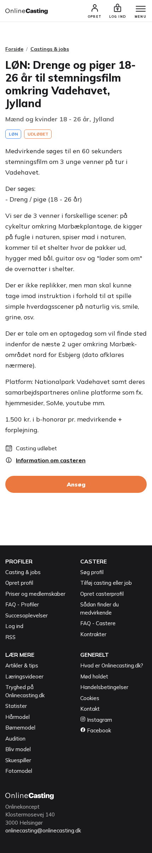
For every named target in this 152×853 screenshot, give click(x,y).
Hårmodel (17, 717)
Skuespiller (18, 760)
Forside (14, 49)
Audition (15, 738)
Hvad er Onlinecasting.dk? (111, 665)
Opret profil (19, 582)
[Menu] (141, 9)
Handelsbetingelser (104, 687)
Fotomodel (18, 770)
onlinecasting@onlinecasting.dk (43, 830)
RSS (10, 637)
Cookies (89, 698)
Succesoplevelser (26, 615)
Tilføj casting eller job (106, 582)
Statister (16, 706)
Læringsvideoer (24, 676)
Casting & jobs (23, 572)
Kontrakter (93, 634)
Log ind (14, 626)
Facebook (98, 730)
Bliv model (18, 749)
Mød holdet (94, 676)
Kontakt (90, 708)
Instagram (99, 719)
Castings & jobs (49, 49)
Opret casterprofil (102, 593)
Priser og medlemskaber (35, 593)
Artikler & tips (21, 665)
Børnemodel (20, 727)
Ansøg (76, 484)
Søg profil (92, 572)
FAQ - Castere (98, 623)
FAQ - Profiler (22, 604)
